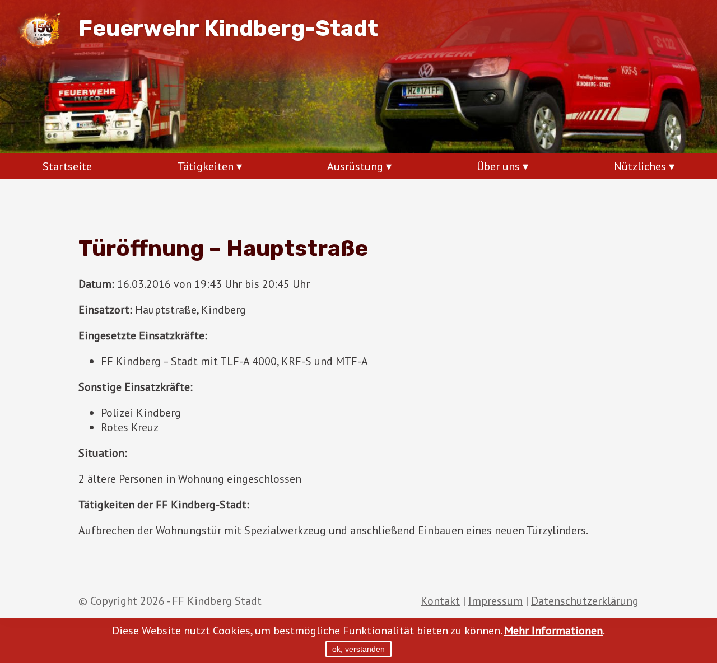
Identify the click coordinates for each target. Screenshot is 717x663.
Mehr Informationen (553, 630)
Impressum (495, 601)
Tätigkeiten (206, 166)
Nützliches (640, 166)
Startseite (67, 166)
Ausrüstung (355, 166)
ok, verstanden (358, 649)
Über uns (498, 166)
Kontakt (440, 601)
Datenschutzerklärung (585, 601)
